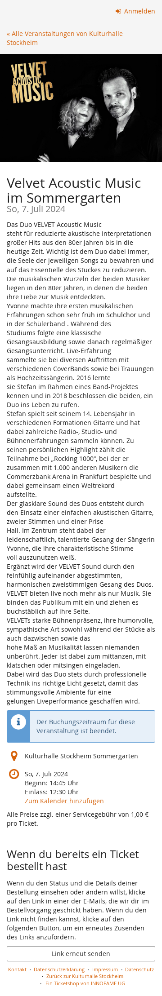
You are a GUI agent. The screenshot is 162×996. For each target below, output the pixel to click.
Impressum (105, 969)
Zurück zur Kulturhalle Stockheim (84, 976)
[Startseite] (81, 108)
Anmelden (138, 11)
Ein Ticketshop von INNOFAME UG (85, 983)
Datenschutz (139, 969)
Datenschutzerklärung (59, 969)
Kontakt (17, 969)
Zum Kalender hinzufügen (64, 801)
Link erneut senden (81, 953)
